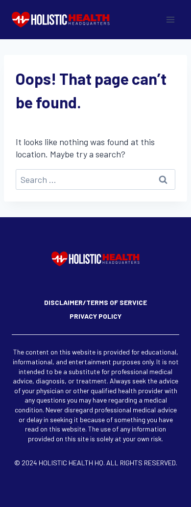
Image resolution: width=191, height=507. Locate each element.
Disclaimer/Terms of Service (95, 302)
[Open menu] (170, 19)
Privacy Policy (95, 316)
